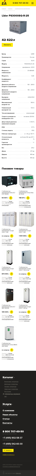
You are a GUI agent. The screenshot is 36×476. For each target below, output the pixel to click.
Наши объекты (10, 414)
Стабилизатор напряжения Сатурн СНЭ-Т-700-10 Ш (25, 269)
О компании (8, 410)
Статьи (6, 419)
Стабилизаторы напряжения (12, 394)
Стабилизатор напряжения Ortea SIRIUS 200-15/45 (9, 345)
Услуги (7, 404)
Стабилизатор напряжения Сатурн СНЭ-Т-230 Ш (25, 307)
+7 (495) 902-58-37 (12, 438)
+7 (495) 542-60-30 (13, 444)
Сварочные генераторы (11, 389)
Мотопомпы (7, 391)
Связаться (8, 450)
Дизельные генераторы (11, 384)
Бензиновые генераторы (11, 381)
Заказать (7, 45)
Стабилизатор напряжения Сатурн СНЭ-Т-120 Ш (8, 269)
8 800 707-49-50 (20, 3)
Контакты (7, 423)
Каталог (8, 377)
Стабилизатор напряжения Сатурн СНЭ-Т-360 (25, 231)
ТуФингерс (18, 473)
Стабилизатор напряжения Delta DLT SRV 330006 (8, 307)
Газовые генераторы (10, 386)
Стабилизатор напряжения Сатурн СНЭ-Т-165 (8, 231)
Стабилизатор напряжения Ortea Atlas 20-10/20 (26, 192)
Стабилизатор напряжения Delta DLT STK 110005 (8, 192)
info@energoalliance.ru (8, 454)
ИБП (5, 396)
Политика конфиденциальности (11, 466)
